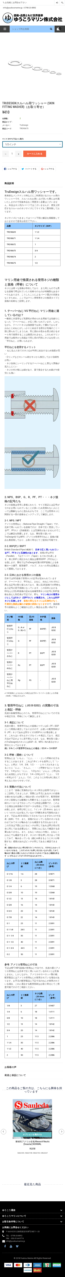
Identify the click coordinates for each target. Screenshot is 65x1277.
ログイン (57, 2)
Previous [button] (3, 1131)
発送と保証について (15, 1075)
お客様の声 (10, 1067)
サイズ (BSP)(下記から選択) (13, 139)
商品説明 (9, 183)
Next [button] (61, 1131)
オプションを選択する (32, 1134)
